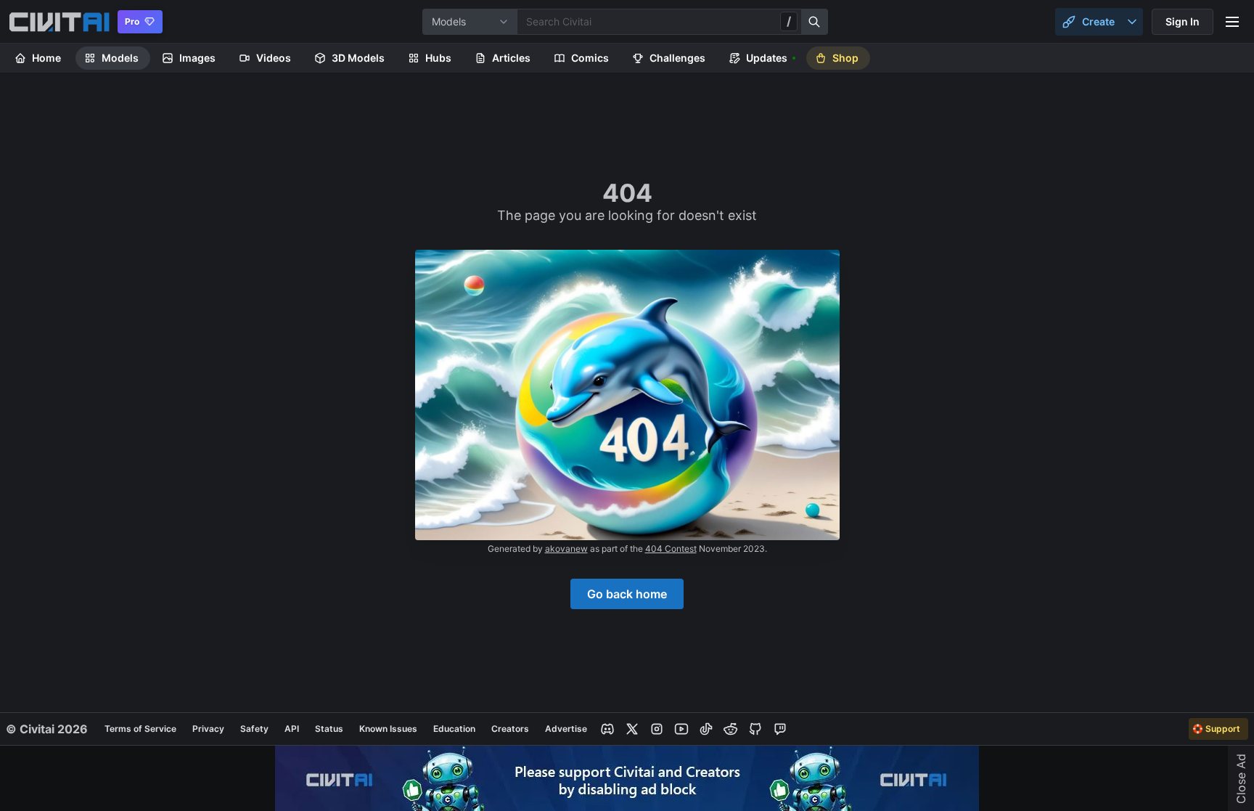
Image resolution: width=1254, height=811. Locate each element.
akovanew (566, 548)
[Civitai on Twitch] (780, 729)
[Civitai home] (59, 22)
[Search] (815, 22)
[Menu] (1232, 22)
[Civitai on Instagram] (656, 729)
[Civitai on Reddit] (730, 729)
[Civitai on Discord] (607, 729)
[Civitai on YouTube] (681, 729)
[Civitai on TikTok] (706, 729)
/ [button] (789, 21)
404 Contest (671, 548)
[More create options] (1132, 22)
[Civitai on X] (632, 729)
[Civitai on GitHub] (755, 729)
